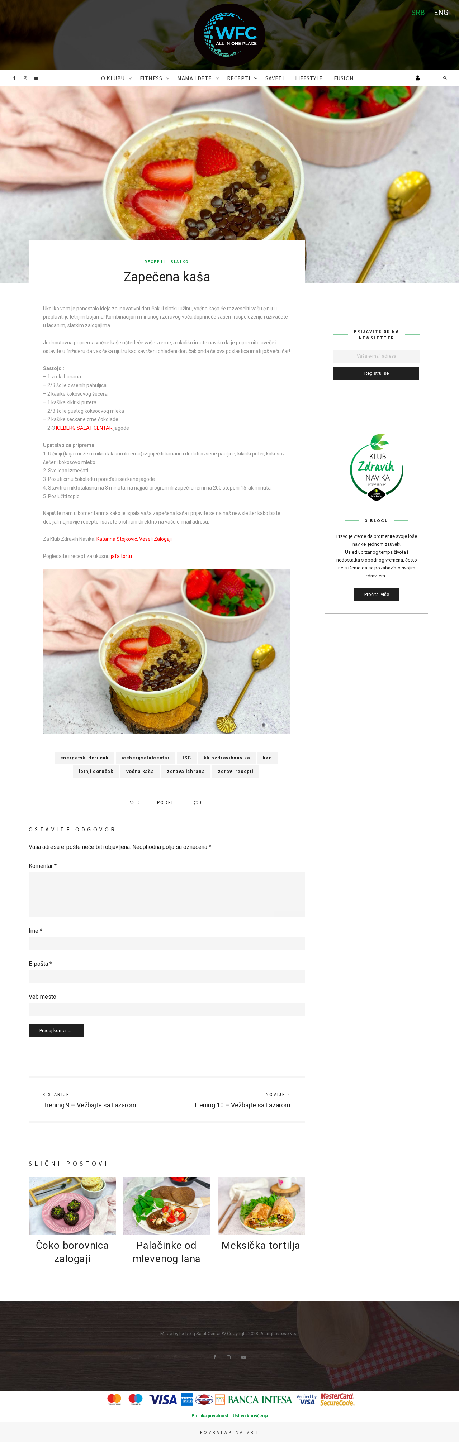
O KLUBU (113, 78)
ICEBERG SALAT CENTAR (84, 428)
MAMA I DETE (194, 78)
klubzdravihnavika (227, 757)
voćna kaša (140, 771)
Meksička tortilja (261, 1245)
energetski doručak (84, 757)
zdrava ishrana (186, 771)
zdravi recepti (235, 771)
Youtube (35, 78)
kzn (267, 757)
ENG (441, 12)
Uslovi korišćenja (250, 1415)
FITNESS (151, 78)
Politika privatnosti (210, 1415)
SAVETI (274, 78)
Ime (35, 930)
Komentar (43, 866)
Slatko (180, 261)
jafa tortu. (122, 556)
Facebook (14, 78)
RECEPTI (239, 78)
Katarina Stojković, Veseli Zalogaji (134, 539)
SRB (418, 12)
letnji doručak (96, 771)
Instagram (25, 78)
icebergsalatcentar (146, 757)
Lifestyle (309, 78)
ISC (187, 757)
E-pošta (40, 963)
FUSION (344, 78)
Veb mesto (42, 996)
